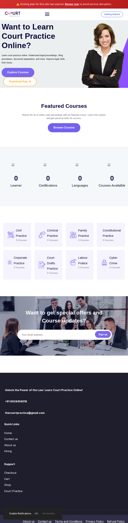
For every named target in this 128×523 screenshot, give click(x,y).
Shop (7, 485)
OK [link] (36, 513)
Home (8, 433)
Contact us (11, 439)
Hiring (8, 451)
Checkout (10, 472)
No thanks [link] (49, 513)
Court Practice (13, 491)
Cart (7, 479)
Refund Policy (116, 521)
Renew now (72, 4)
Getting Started (112, 14)
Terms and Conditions (68, 521)
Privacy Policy (95, 521)
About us (10, 445)
